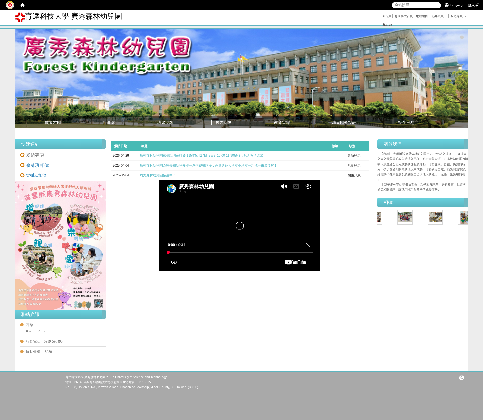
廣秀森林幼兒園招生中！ (158, 175)
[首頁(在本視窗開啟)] (22, 5)
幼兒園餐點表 (344, 122)
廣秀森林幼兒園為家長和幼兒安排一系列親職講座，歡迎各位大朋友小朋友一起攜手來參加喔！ (208, 165)
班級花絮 (165, 122)
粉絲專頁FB (439, 16)
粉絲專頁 (35, 155)
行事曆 (109, 122)
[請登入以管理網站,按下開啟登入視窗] (10, 5)
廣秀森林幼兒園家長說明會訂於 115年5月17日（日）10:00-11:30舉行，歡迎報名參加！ (203, 155)
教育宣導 (282, 122)
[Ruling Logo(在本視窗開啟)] (461, 378)
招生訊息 (406, 122)
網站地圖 (422, 16)
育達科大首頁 (404, 16)
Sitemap (387, 24)
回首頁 (386, 16)
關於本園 (53, 122)
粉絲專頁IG (458, 16)
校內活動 (224, 122)
